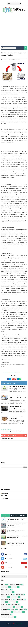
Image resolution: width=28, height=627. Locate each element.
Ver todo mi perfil (4, 495)
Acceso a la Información (14, 584)
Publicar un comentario (7, 438)
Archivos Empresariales (6, 594)
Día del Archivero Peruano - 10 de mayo (16, 530)
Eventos (18, 607)
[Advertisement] (14, 31)
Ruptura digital (18, 612)
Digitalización (17, 59)
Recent (5, 515)
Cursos (3, 602)
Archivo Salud (4, 587)
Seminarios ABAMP (5, 614)
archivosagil (5, 493)
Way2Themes (19, 623)
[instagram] (14, 1)
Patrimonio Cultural (5, 612)
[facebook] (9, 1)
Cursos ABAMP (12, 602)
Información (4, 609)
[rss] (16, 1)
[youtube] (20, 1)
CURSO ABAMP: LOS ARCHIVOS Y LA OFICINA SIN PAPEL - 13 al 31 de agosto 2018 (17, 388)
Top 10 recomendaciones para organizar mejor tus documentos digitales (17, 397)
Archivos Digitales (5, 589)
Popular (14, 515)
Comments (23, 515)
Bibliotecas (3, 597)
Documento (14, 604)
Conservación (20, 599)
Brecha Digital (14, 597)
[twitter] (7, 1)
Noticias (21, 609)
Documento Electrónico (6, 607)
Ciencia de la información (6, 599)
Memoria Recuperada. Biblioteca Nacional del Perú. (17, 417)
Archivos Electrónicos (6, 592)
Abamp (2, 584)
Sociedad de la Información (7, 617)
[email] (18, 1)
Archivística (19, 594)
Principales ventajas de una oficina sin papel (16, 407)
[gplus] (11, 1)
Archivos (14, 587)
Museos (13, 609)
